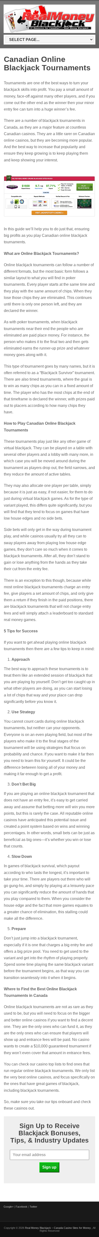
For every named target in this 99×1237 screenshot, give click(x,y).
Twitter (33, 1206)
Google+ (8, 1206)
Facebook (21, 1206)
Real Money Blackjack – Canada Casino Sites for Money (58, 1227)
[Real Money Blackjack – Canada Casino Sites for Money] (49, 32)
